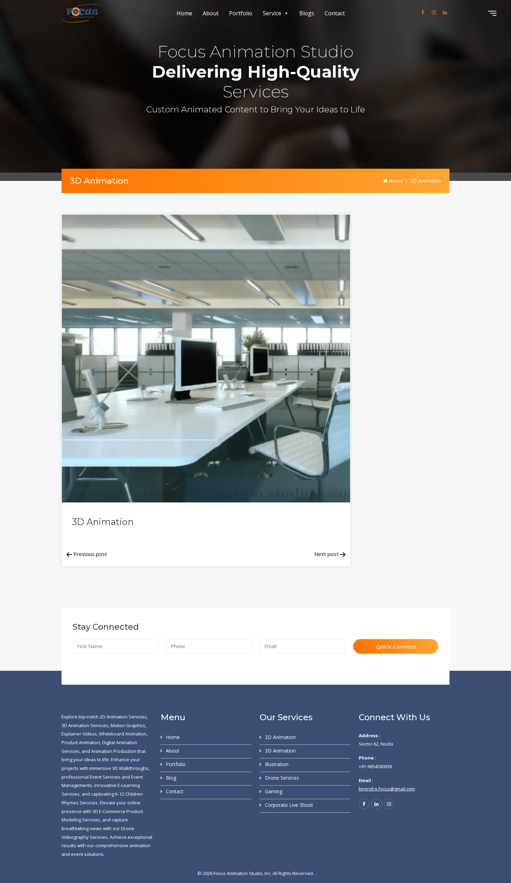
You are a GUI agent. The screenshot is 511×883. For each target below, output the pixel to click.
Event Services (105, 777)
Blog (171, 777)
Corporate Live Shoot (289, 805)
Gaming (273, 791)
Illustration (277, 764)
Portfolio (240, 13)
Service (272, 13)
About (211, 13)
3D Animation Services (85, 725)
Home (184, 13)
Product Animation (81, 742)
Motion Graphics (128, 725)
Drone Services (282, 777)
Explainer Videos (79, 734)
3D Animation (280, 750)
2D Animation (280, 737)
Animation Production (113, 751)
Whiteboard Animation (122, 734)
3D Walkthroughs (130, 768)
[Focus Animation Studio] (82, 13)
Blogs (306, 13)
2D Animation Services (123, 717)
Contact (335, 13)
